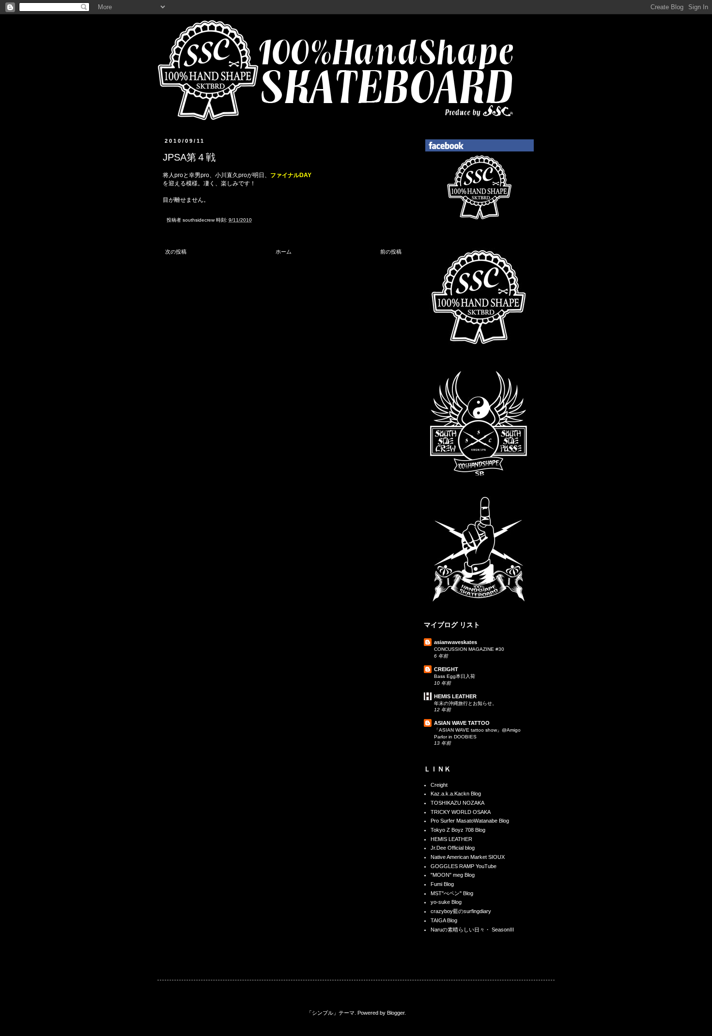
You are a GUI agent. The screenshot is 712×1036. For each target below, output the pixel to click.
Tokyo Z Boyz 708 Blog (458, 830)
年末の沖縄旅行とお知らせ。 (465, 703)
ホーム (284, 252)
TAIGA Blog (444, 920)
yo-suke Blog (446, 902)
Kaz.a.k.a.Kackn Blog (456, 793)
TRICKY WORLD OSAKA (461, 812)
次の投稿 (175, 252)
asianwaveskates (455, 642)
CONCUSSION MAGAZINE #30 (469, 649)
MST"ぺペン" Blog (452, 893)
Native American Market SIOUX (468, 857)
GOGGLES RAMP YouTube (463, 866)
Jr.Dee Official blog (453, 848)
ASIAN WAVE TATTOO (462, 723)
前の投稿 (391, 252)
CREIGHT (446, 669)
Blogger (395, 1013)
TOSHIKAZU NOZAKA (457, 803)
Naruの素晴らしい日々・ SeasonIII (472, 929)
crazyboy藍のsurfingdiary (461, 911)
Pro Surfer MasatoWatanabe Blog (470, 821)
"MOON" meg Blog (453, 875)
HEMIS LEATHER (455, 696)
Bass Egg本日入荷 (454, 676)
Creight (439, 785)
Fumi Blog (442, 884)
